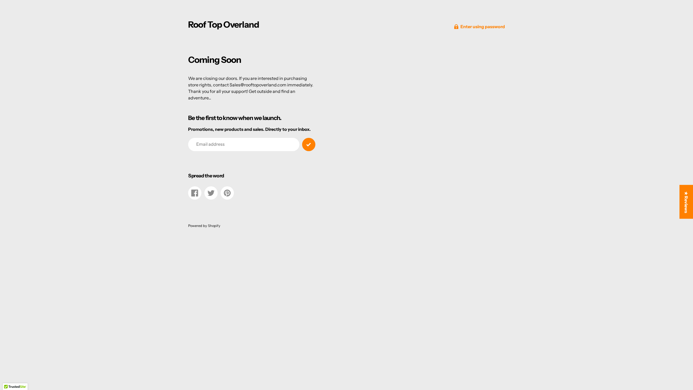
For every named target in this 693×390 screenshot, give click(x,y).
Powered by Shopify (204, 226)
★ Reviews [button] (686, 202)
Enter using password (482, 26)
